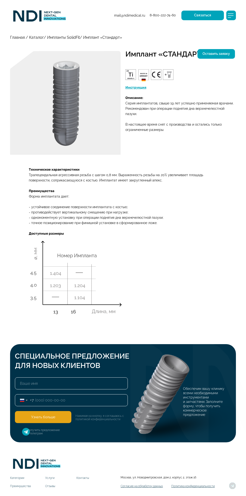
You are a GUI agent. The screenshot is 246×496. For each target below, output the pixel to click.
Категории (17, 478)
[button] (202, 15)
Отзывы (50, 486)
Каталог (36, 37)
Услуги (50, 478)
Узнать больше (43, 417)
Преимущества (20, 486)
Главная (17, 37)
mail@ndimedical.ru (129, 15)
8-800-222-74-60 (163, 15)
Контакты (82, 478)
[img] (39, 15)
